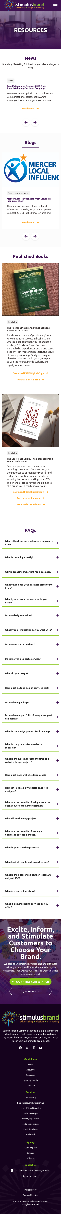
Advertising (31, 1098)
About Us (31, 1070)
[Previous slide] (26, 122)
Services (30, 1153)
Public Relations (31, 1129)
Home (30, 1064)
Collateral (30, 1134)
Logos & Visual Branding (30, 1108)
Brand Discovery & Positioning (30, 1103)
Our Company (31, 1148)
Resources (30, 1075)
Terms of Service (30, 1195)
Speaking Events (30, 1080)
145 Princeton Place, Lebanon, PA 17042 (33, 1170)
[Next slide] (35, 122)
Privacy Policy (30, 1190)
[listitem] (30, 94)
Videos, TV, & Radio (30, 1119)
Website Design (31, 1113)
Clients (30, 1158)
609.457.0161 (32, 1176)
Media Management (30, 1124)
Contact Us (30, 1085)
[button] (55, 5)
